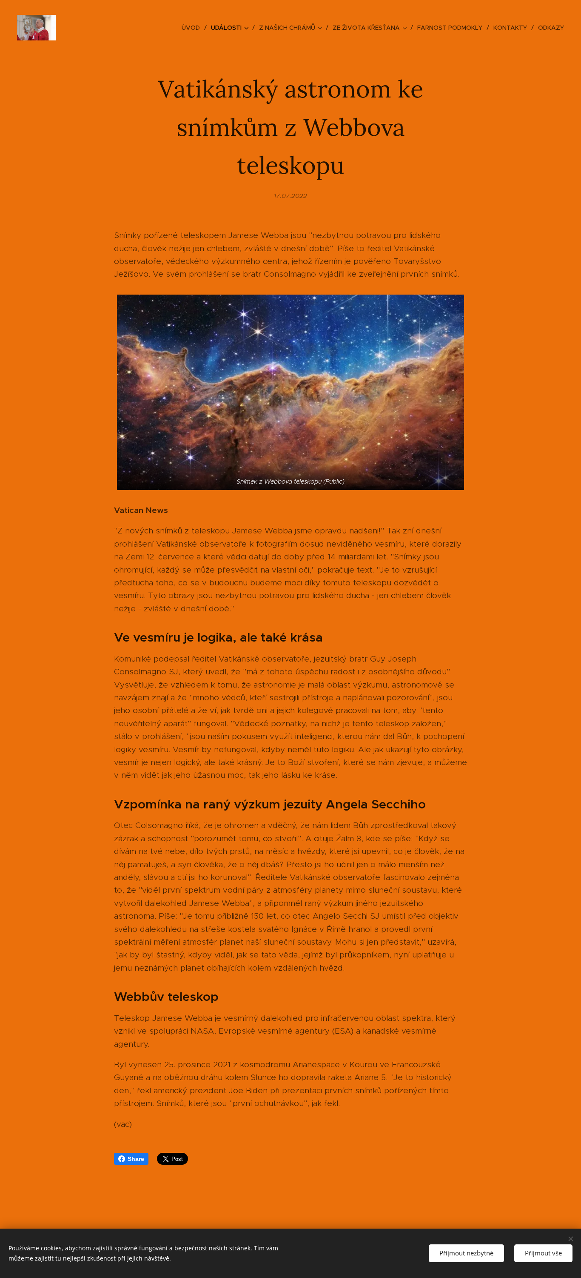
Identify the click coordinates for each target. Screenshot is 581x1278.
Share (136, 1158)
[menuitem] (193, 27)
